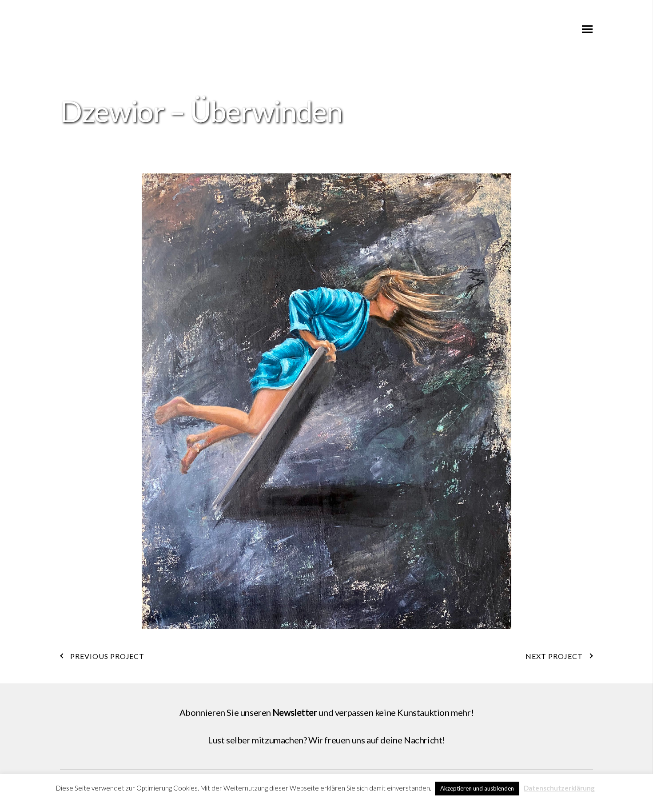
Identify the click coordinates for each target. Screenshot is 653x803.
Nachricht (423, 740)
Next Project (554, 656)
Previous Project (107, 656)
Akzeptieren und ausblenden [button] (477, 788)
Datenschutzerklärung (559, 788)
